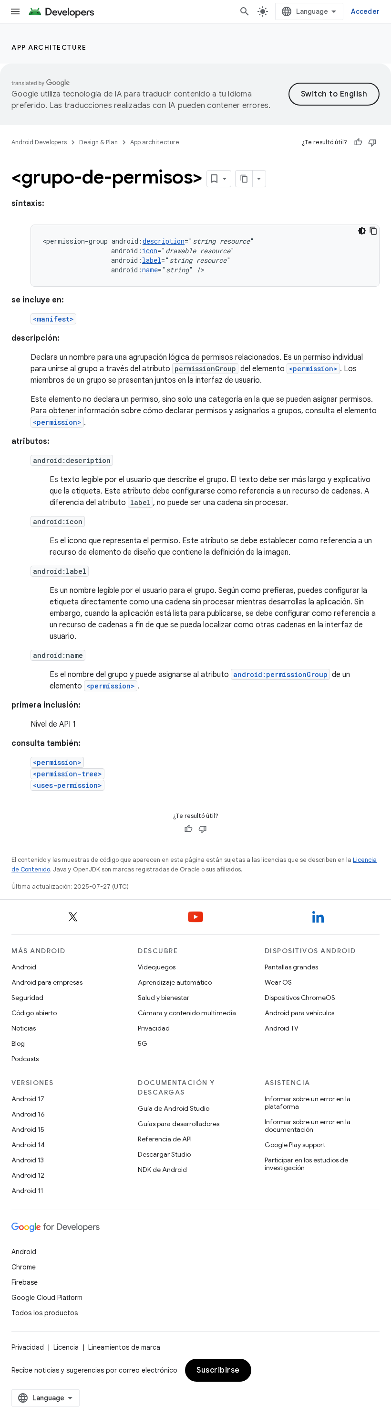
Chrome (23, 1267)
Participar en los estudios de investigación (306, 1164)
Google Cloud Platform (46, 1297)
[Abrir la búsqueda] (244, 11)
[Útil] (358, 142)
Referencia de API (165, 1139)
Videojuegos (156, 967)
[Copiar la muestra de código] (373, 230)
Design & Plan (98, 142)
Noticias (23, 1028)
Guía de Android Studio (173, 1108)
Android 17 (27, 1099)
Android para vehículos (299, 1013)
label (151, 260)
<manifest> (53, 318)
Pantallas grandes (291, 967)
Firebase (24, 1282)
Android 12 (27, 1175)
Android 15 (27, 1129)
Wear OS (278, 982)
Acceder (365, 11)
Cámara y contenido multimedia (187, 1013)
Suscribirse (218, 1370)
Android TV (281, 1028)
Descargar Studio (164, 1154)
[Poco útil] (372, 142)
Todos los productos (44, 1313)
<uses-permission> (67, 785)
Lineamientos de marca (124, 1347)
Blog (18, 1043)
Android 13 (27, 1160)
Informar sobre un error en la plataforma (307, 1103)
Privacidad (154, 1028)
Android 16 (28, 1114)
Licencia (66, 1347)
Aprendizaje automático (175, 982)
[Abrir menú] (15, 11)
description (164, 241)
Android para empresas (46, 982)
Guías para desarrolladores (178, 1123)
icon (149, 250)
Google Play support (295, 1144)
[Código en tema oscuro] (362, 230)
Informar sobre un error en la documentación (307, 1125)
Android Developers (39, 142)
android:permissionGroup (280, 674)
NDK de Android (162, 1169)
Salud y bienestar (163, 997)
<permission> (313, 368)
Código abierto (34, 1013)
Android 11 (27, 1190)
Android (23, 967)
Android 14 (28, 1144)
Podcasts (25, 1058)
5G (142, 1043)
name (150, 269)
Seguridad (27, 997)
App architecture (48, 47)
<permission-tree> (67, 773)
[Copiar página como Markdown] (244, 179)
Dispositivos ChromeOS (300, 997)
